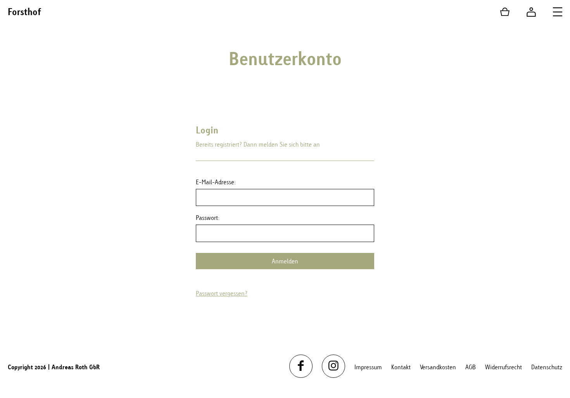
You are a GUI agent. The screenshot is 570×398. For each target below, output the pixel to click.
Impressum (368, 367)
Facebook (301, 366)
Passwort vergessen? (221, 293)
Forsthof (24, 11)
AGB (470, 367)
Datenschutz (546, 367)
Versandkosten (438, 367)
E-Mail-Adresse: (216, 182)
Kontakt (401, 367)
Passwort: (207, 217)
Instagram (333, 366)
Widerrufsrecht (503, 367)
